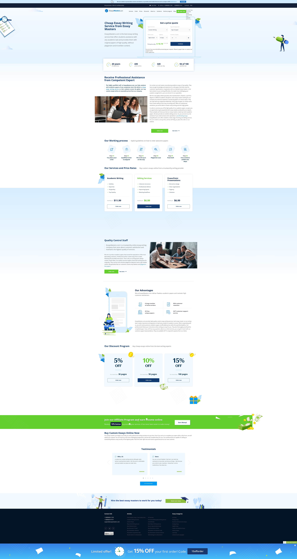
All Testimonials (148, 483)
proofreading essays (182, 116)
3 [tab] (148, 478)
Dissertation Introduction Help (155, 530)
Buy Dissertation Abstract (133, 530)
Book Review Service (131, 526)
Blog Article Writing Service (133, 524)
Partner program (167, 11)
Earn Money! (182, 422)
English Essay (175, 526)
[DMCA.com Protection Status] (109, 533)
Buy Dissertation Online (153, 528)
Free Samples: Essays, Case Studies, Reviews (137, 517)
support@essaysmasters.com (112, 522)
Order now (182, 11)
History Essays (175, 530)
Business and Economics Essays (179, 521)
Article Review (151, 521)
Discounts (146, 11)
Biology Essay (175, 519)
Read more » (174, 1)
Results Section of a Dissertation (134, 534)
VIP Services (151, 517)
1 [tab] (143, 478)
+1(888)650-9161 (178, 5)
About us (153, 11)
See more (175, 130)
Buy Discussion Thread (132, 528)
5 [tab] (153, 478)
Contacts (187, 5)
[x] (148, 551)
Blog (174, 11)
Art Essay (174, 517)
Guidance (159, 11)
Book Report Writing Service (154, 524)
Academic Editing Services (133, 519)
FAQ (191, 5)
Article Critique (130, 521)
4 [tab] (150, 478)
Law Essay (174, 532)
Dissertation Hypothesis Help (134, 532)
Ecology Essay (175, 524)
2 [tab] (146, 478)
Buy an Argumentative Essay (154, 526)
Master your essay (176, 501)
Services (131, 11)
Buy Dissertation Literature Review (156, 532)
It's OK (183, 1)
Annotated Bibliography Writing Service (157, 519)
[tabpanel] (118, 201)
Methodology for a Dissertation (155, 534)
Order (136, 11)
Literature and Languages (178, 534)
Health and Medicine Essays (178, 528)
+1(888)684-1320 (166, 5)
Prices (140, 11)
